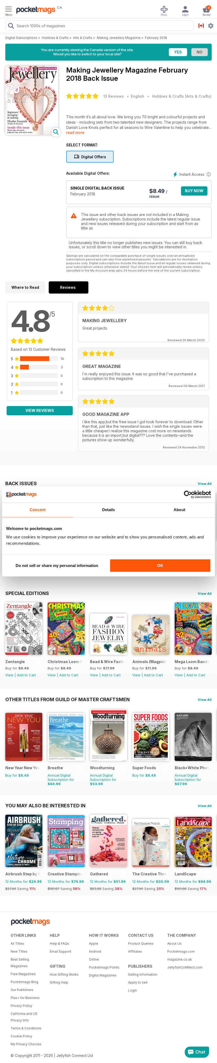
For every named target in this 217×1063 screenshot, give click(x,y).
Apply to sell (137, 982)
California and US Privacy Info (24, 1017)
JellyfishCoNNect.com (184, 967)
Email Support (60, 951)
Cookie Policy (21, 1036)
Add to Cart (26, 675)
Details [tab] (108, 509)
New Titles (19, 951)
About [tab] (179, 509)
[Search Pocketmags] (10, 26)
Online (94, 959)
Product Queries (140, 943)
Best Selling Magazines (20, 962)
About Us (174, 943)
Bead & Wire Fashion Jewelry (107, 661)
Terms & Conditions (26, 1028)
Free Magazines (23, 974)
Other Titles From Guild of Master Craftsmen (67, 699)
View (9, 675)
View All (205, 483)
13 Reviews (113, 96)
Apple (93, 943)
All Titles (17, 943)
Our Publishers (22, 990)
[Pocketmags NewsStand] (34, 10)
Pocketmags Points (104, 967)
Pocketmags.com (181, 951)
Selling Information (142, 974)
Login (132, 990)
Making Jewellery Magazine (119, 38)
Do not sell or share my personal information (57, 565)
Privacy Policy (21, 1006)
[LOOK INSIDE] (31, 133)
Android (95, 951)
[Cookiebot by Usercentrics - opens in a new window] (188, 494)
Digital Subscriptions (21, 38)
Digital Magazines (103, 975)
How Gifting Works (64, 974)
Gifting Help (59, 982)
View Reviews (39, 410)
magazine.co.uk (179, 959)
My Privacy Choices (26, 1044)
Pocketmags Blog (24, 982)
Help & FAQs (59, 943)
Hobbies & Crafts (55, 38)
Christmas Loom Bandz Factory (65, 661)
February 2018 (156, 38)
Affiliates (135, 951)
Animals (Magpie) (149, 661)
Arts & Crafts (82, 38)
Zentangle (15, 661)
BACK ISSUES (21, 483)
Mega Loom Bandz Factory (192, 661)
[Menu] (8, 10)
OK (160, 565)
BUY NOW (194, 190)
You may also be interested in (45, 805)
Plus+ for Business (25, 998)
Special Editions (27, 593)
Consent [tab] (38, 509)
